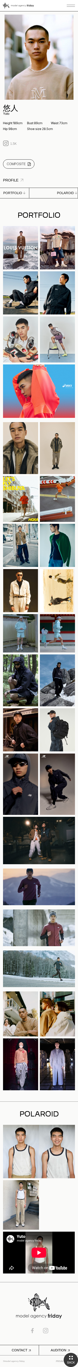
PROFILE (10, 180)
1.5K (13, 143)
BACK (71, 1360)
